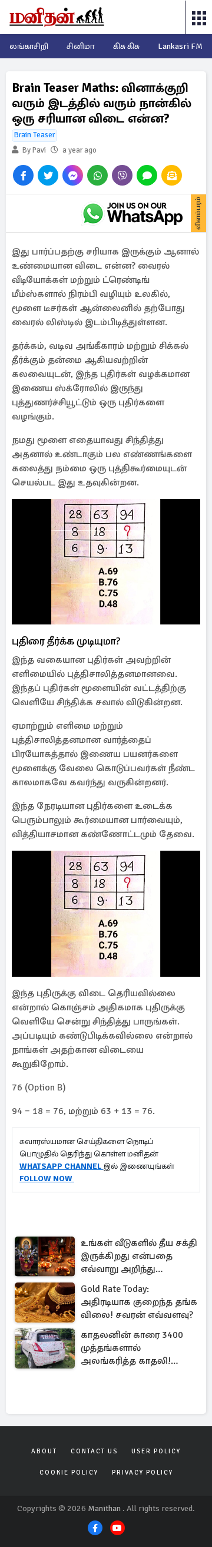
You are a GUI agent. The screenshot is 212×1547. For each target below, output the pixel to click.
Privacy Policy (142, 1472)
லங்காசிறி (28, 46)
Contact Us (94, 1451)
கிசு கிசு (126, 46)
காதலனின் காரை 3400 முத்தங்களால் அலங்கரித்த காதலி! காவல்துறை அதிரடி (132, 1348)
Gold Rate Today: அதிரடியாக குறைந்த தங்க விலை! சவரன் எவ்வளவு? (139, 1302)
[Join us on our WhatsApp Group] (133, 213)
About (44, 1451)
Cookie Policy (68, 1472)
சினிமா (80, 46)
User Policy (156, 1451)
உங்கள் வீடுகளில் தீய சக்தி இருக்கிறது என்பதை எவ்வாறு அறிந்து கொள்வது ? (139, 1257)
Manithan (104, 1508)
